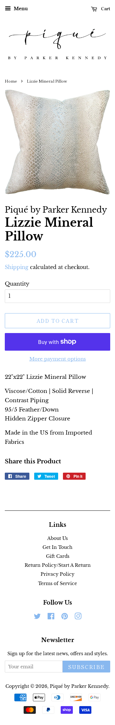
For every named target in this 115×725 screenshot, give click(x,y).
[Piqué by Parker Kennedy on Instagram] (77, 617)
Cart (105, 8)
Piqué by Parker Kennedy (79, 686)
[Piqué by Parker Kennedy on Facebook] (51, 617)
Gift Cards (57, 556)
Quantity (17, 284)
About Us (57, 538)
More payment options (57, 359)
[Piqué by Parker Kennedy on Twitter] (37, 617)
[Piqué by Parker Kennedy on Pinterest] (64, 617)
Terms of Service (57, 583)
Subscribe (86, 667)
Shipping (16, 267)
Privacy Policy (57, 574)
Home (11, 81)
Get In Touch (57, 547)
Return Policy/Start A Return (58, 565)
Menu (20, 9)
